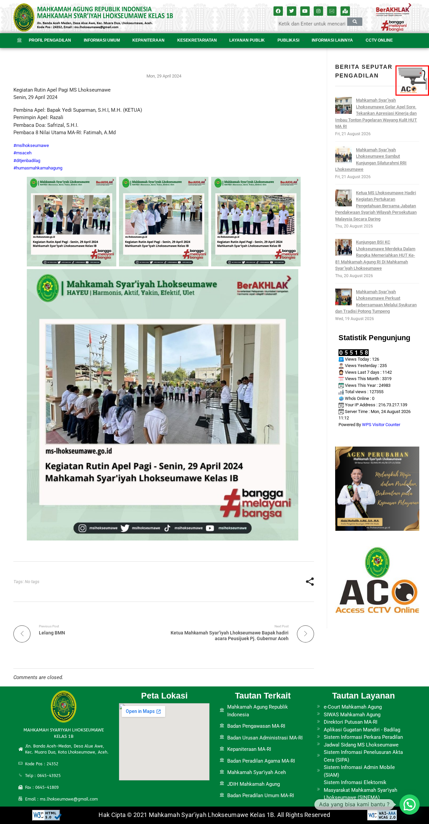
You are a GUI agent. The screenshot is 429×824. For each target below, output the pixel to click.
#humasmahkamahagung (37, 167)
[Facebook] (278, 11)
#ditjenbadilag (26, 160)
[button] (345, 488)
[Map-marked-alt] (345, 11)
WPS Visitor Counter (381, 424)
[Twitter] (291, 11)
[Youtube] (305, 11)
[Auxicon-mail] (331, 11)
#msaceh (22, 152)
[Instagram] (318, 11)
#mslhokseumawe (31, 145)
